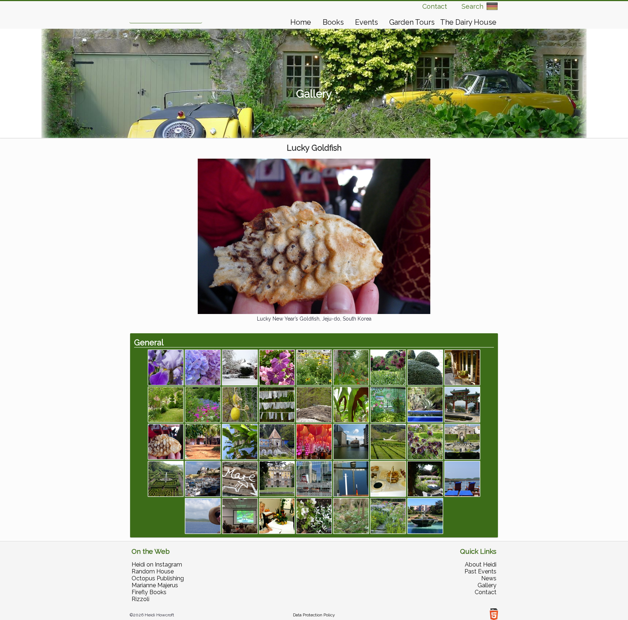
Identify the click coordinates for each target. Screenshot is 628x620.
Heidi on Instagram (157, 564)
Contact (434, 6)
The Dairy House (468, 22)
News (488, 578)
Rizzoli (140, 599)
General (149, 342)
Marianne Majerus (155, 585)
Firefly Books (149, 592)
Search (472, 6)
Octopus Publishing (158, 578)
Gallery (487, 585)
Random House (153, 571)
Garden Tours (412, 22)
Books (333, 22)
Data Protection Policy (314, 614)
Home (300, 22)
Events (366, 22)
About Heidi (480, 564)
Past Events (480, 571)
